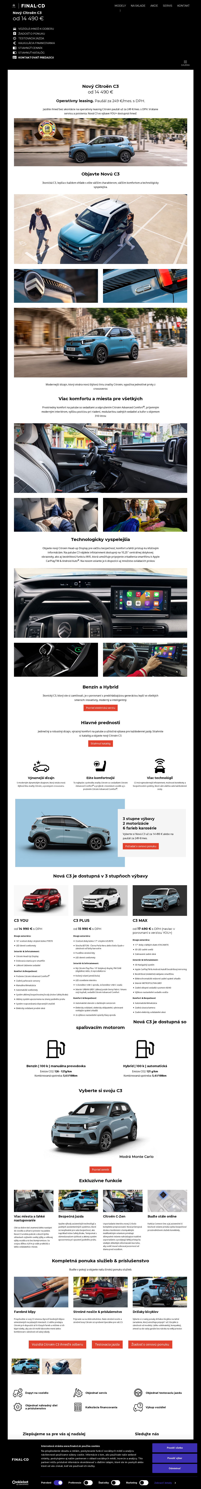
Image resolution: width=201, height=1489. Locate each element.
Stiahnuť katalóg (31, 52)
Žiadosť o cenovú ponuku (150, 1344)
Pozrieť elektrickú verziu (100, 708)
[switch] (88, 1482)
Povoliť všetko (175, 1447)
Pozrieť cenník (100, 1169)
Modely (120, 5)
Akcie (154, 5)
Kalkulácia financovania (36, 43)
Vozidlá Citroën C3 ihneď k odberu (57, 1344)
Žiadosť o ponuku (31, 33)
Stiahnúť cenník (30, 48)
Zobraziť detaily (163, 1482)
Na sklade (138, 5)
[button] (75, 63)
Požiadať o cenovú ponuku (140, 846)
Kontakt (183, 5)
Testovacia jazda (31, 38)
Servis (167, 5)
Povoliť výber (174, 1458)
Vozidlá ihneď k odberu (36, 28)
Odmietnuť (175, 1468)
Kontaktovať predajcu (36, 57)
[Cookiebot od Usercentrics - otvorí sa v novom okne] (20, 1483)
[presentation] (75, 32)
